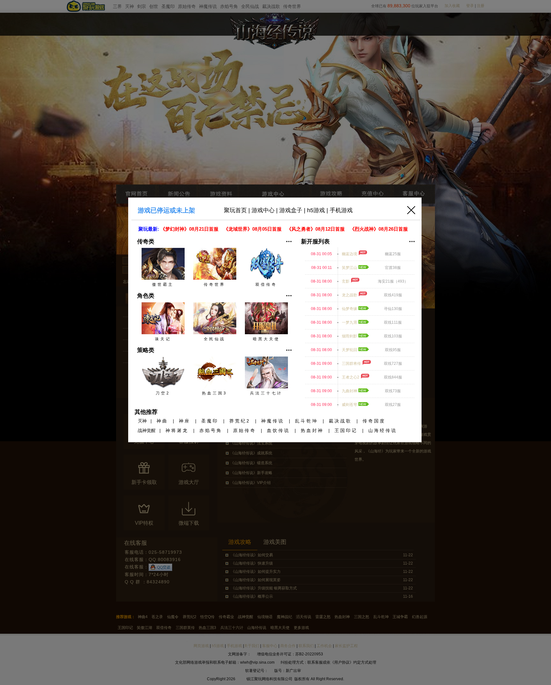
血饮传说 (278, 430)
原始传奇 (244, 430)
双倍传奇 (266, 284)
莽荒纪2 (239, 420)
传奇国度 (374, 420)
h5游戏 (316, 210)
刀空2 (163, 393)
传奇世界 (214, 284)
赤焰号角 (210, 430)
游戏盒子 (290, 210)
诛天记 (163, 339)
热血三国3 (214, 393)
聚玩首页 (235, 210)
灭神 (142, 420)
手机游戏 (341, 210)
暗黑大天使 (266, 339)
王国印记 (345, 430)
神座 (184, 420)
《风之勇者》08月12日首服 (316, 229)
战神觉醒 (147, 430)
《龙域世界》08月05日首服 (253, 229)
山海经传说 (382, 430)
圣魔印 (209, 420)
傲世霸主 (163, 284)
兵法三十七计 (266, 393)
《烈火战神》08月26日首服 (379, 229)
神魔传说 (272, 420)
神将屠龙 (176, 430)
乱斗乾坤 (306, 420)
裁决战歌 (340, 420)
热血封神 (312, 430)
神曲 (162, 420)
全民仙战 (214, 339)
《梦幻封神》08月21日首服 (190, 229)
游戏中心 (263, 210)
